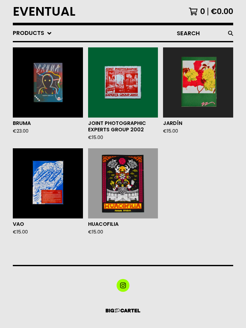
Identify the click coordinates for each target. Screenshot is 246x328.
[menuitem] (32, 33)
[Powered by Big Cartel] (123, 310)
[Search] (231, 33)
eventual (44, 11)
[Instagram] (123, 285)
